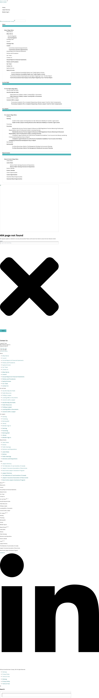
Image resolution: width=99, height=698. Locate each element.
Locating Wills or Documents (34, 94)
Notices (12, 165)
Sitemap (4, 672)
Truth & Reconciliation (15, 76)
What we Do (2, 485)
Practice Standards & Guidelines (39, 135)
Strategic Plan (10, 39)
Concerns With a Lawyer (12, 98)
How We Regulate (12, 36)
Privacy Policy (5, 674)
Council (8, 41)
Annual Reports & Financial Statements (16, 51)
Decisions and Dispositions (9, 449)
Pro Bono (14, 146)
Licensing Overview (36, 130)
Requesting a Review (36, 102)
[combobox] (29, 243)
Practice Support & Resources (30, 128)
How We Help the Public (12, 90)
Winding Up (39, 146)
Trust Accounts (51, 135)
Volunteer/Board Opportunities (14, 176)
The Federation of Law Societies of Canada (13, 466)
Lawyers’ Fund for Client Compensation (51, 102)
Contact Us (9, 57)
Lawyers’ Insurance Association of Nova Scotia (14, 468)
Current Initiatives (15, 72)
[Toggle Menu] (36, 26)
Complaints (15, 135)
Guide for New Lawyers (18, 120)
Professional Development (15, 137)
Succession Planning (47, 146)
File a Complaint (27, 102)
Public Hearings (18, 165)
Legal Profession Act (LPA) (24, 135)
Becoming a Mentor (22, 146)
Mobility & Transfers (47, 120)
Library (4, 423)
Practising (9, 124)
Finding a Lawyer (23, 94)
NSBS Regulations (42, 128)
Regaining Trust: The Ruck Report (43, 76)
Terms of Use (6, 676)
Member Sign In (6, 425)
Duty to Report (26, 137)
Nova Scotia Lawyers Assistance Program (13, 470)
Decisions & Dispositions (28, 165)
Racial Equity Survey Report (28, 76)
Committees (12, 48)
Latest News (10, 160)
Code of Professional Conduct (23, 130)
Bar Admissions (37, 120)
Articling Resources (29, 120)
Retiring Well (10, 142)
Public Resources (14, 94)
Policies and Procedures (12, 53)
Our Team (9, 55)
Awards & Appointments (21, 48)
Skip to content (3, 1)
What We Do (10, 31)
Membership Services (17, 128)
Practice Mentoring (52, 128)
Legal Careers (55, 120)
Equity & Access (10, 68)
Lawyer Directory (6, 463)
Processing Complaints (17, 102)
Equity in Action (40, 72)
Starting (9, 116)
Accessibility (23, 72)
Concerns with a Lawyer (8, 400)
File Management (31, 146)
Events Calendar (10, 168)
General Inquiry (4, 351)
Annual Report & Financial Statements (8, 489)
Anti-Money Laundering (61, 135)
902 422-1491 (4, 348)
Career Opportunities (12, 172)
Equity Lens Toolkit (31, 72)
